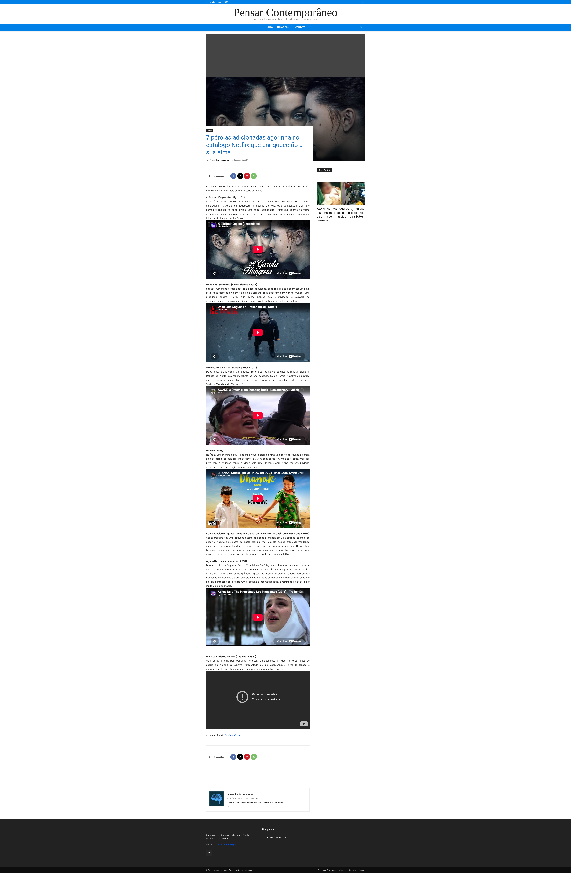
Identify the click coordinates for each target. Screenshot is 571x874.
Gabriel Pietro (322, 220)
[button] (361, 27)
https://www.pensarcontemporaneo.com (242, 798)
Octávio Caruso (233, 735)
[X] (240, 176)
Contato (300, 27)
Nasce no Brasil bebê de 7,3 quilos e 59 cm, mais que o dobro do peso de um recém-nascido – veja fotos (340, 212)
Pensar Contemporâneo (219, 160)
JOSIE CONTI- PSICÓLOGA (273, 837)
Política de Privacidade (327, 870)
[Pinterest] (247, 176)
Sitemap (352, 870)
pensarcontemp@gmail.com (229, 844)
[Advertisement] (285, 55)
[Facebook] (362, 2)
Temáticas (283, 27)
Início (269, 27)
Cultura (209, 131)
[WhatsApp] (254, 176)
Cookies (342, 870)
